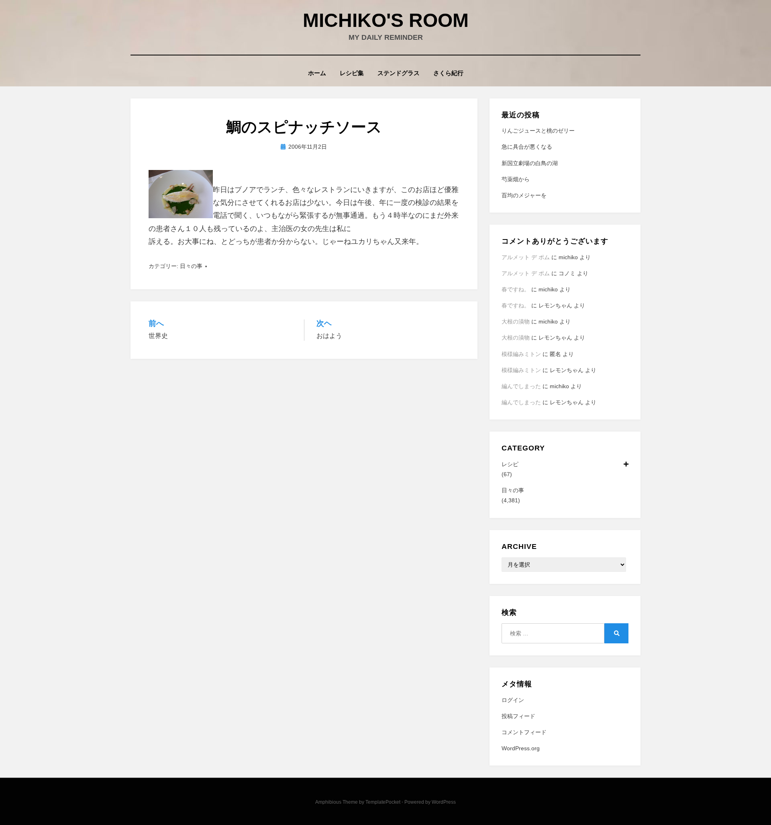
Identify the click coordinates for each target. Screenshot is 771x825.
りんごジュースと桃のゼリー (538, 130)
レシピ (510, 464)
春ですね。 (516, 289)
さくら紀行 (448, 73)
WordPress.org (521, 748)
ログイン (513, 700)
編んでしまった (521, 386)
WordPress (444, 802)
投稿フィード (518, 716)
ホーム (317, 73)
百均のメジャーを (524, 195)
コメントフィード (524, 732)
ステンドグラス (398, 73)
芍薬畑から (516, 179)
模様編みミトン (521, 354)
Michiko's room (386, 20)
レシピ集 (352, 73)
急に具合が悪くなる (527, 146)
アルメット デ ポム (526, 257)
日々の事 (191, 266)
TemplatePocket (382, 802)
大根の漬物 (516, 321)
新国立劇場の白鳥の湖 (530, 163)
